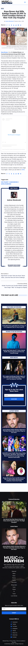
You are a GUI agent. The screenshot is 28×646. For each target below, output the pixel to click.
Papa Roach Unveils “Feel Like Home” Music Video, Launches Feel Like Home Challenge (13, 276)
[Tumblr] (11, 25)
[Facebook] (7, 25)
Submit (14, 612)
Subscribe (14, 399)
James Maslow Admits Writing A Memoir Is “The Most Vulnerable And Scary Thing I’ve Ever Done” (14, 431)
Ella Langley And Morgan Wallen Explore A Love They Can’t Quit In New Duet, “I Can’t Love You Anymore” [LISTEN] (14, 378)
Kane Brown (4, 52)
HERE (23, 169)
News (2, 8)
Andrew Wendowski (14, 200)
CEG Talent (4, 182)
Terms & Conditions (21, 640)
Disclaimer (14, 642)
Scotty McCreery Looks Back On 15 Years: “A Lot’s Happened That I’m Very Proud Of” (14, 326)
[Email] (21, 25)
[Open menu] (25, 2)
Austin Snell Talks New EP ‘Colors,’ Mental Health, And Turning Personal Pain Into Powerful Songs (14, 352)
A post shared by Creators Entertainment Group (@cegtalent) (14, 149)
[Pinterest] (18, 25)
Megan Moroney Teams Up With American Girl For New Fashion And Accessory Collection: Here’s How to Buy (14, 479)
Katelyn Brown (6, 184)
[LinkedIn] (14, 25)
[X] (9, 25)
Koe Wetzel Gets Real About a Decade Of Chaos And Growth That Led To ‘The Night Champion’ (14, 521)
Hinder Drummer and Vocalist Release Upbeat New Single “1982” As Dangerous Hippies (14, 286)
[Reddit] (16, 25)
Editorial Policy (6, 640)
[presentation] (14, 316)
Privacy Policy (13, 640)
